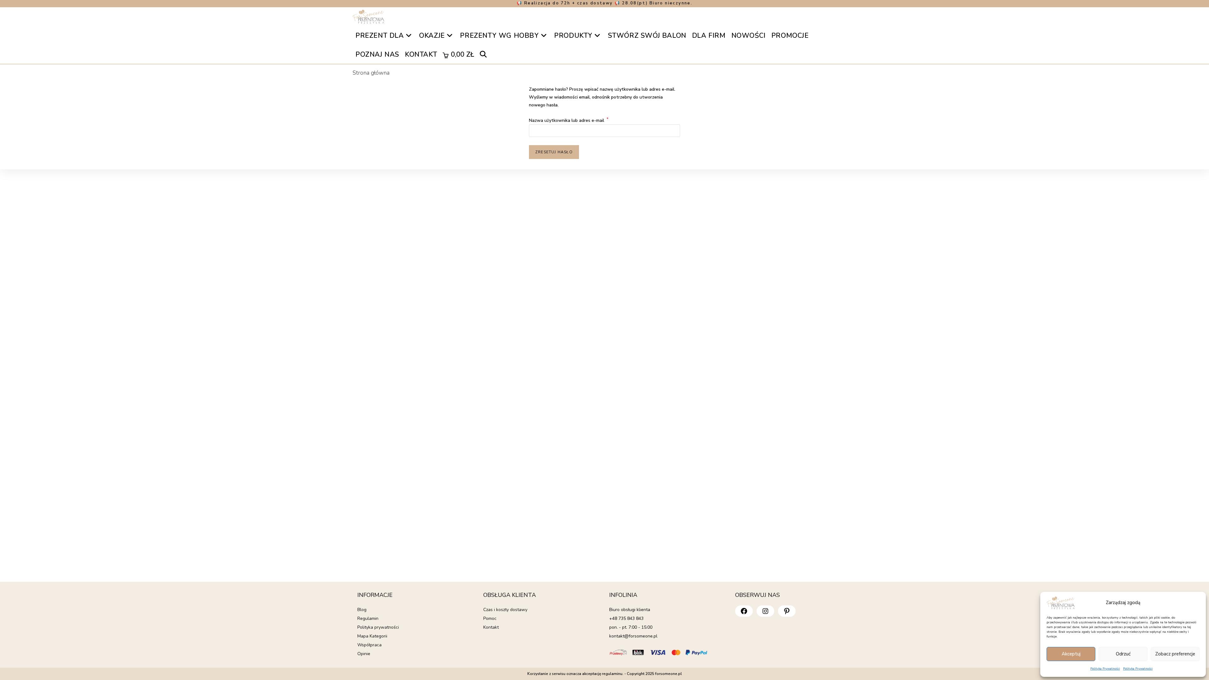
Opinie (363, 654)
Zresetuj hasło (554, 152)
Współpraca (369, 645)
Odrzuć (1123, 654)
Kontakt (491, 627)
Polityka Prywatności (1105, 668)
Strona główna (371, 72)
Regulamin (367, 618)
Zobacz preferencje (1175, 654)
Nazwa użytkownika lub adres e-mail (569, 120)
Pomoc (490, 618)
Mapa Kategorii (372, 636)
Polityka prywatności (378, 627)
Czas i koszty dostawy (505, 610)
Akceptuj (1071, 654)
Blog (361, 610)
